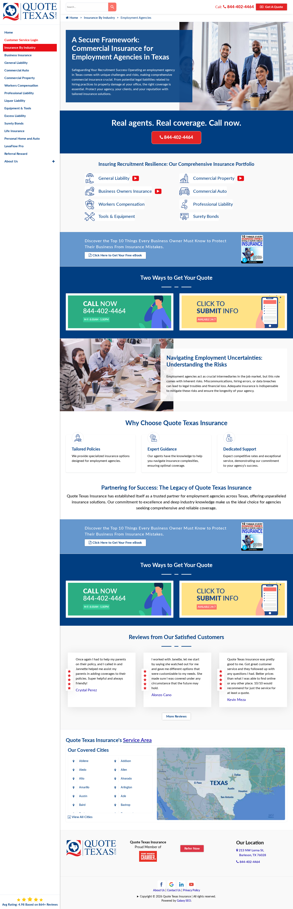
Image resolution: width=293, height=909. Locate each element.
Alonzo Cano (161, 695)
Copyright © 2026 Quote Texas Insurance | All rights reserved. (178, 896)
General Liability (16, 62)
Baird (82, 805)
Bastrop (125, 805)
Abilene (83, 761)
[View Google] (171, 884)
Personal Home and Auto (22, 138)
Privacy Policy (191, 890)
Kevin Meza (236, 700)
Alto (81, 778)
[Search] (112, 7)
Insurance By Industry (99, 17)
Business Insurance (18, 55)
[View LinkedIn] (181, 884)
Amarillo (84, 787)
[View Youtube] (191, 884)
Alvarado (126, 778)
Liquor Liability (14, 100)
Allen (124, 770)
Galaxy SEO (184, 900)
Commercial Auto (16, 70)
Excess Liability (15, 116)
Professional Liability (19, 93)
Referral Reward (15, 153)
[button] (53, 161)
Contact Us (174, 890)
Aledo (82, 770)
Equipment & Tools (17, 108)
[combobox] (87, 7)
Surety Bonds (14, 123)
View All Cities (82, 817)
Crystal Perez (86, 690)
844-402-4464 (240, 7)
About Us (159, 890)
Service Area (137, 740)
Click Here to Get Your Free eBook (117, 255)
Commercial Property (19, 78)
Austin (83, 796)
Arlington (126, 787)
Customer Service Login (21, 40)
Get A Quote (273, 7)
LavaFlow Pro (14, 146)
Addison (126, 761)
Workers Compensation (21, 85)
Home (73, 17)
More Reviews (176, 716)
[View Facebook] (161, 884)
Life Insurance (14, 131)
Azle (123, 796)
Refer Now (192, 848)
